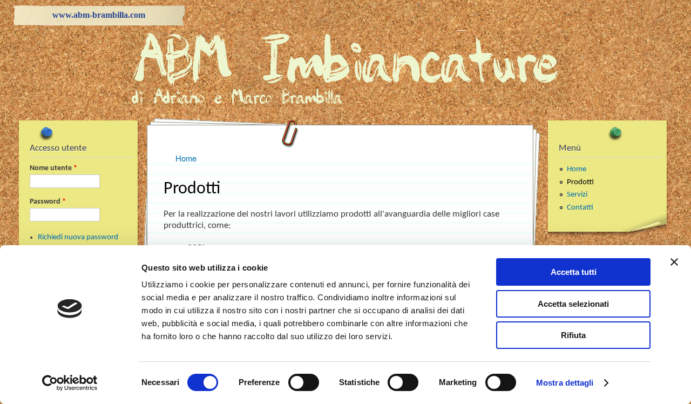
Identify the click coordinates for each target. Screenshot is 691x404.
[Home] (346, 103)
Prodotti (580, 182)
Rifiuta (573, 335)
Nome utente (53, 168)
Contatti (580, 208)
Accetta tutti (574, 272)
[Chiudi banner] (674, 262)
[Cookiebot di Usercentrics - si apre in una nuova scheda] (70, 383)
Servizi (577, 195)
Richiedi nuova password (78, 237)
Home (576, 169)
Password (48, 201)
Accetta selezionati (573, 303)
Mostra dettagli (565, 382)
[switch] (303, 382)
